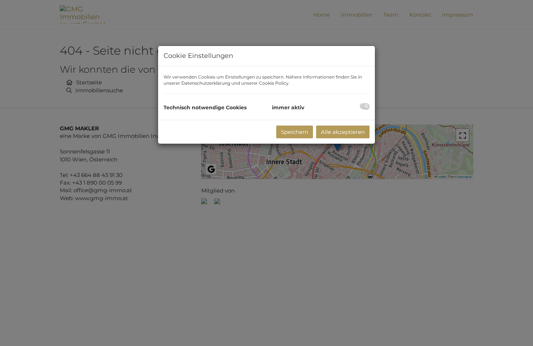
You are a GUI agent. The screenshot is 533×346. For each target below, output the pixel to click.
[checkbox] (364, 106)
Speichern (294, 131)
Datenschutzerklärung (205, 83)
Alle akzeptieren (343, 131)
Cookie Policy (274, 83)
